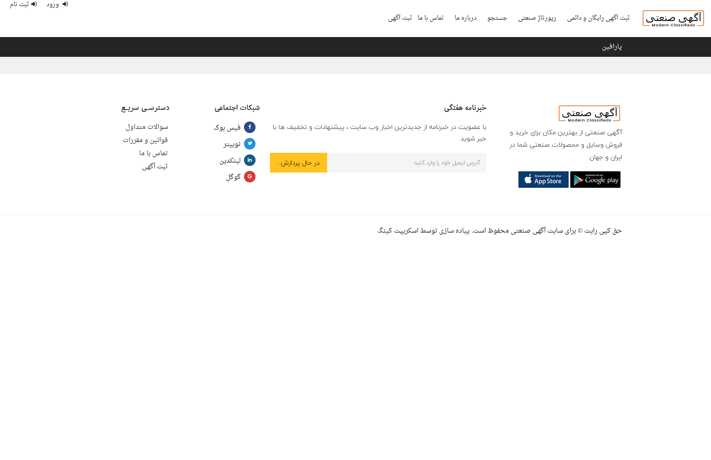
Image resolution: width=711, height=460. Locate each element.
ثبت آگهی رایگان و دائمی (598, 18)
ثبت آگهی (400, 18)
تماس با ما (431, 18)
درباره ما (465, 18)
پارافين (612, 47)
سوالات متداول (146, 127)
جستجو (497, 18)
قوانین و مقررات (145, 140)
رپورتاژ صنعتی (537, 18)
